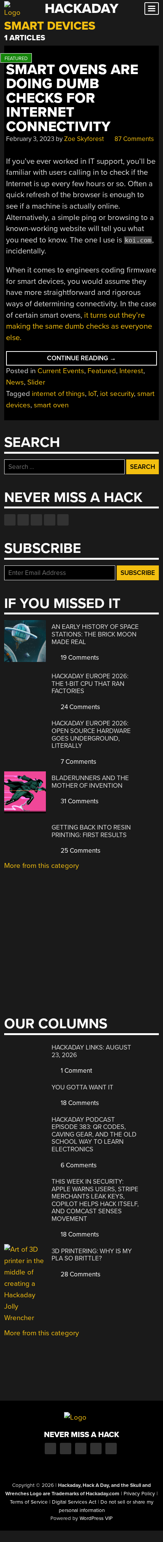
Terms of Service (29, 1502)
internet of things (58, 393)
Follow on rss (49, 520)
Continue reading (102, 360)
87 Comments (133, 139)
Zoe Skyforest (84, 139)
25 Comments (79, 851)
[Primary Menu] (151, 8)
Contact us (63, 520)
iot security (117, 393)
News (15, 382)
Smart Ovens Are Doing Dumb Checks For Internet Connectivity (72, 98)
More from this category (41, 865)
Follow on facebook (10, 520)
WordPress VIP (96, 1518)
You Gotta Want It (82, 1087)
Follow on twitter (23, 520)
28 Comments (79, 1274)
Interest (131, 371)
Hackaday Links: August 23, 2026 (91, 1051)
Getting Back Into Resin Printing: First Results (91, 831)
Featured (102, 371)
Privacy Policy (139, 1494)
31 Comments (79, 801)
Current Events (61, 371)
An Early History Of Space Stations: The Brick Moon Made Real (95, 634)
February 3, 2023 (30, 139)
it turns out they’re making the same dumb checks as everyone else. (79, 326)
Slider (36, 382)
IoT (92, 393)
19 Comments (79, 658)
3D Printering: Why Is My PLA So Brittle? (92, 1255)
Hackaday (81, 8)
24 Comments (79, 707)
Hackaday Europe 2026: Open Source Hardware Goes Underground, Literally (91, 734)
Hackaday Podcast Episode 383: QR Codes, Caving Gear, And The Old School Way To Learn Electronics (94, 1134)
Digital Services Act (74, 1502)
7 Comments (77, 762)
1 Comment (75, 1071)
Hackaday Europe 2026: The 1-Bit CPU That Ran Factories (90, 683)
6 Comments (78, 1165)
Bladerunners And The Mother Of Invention (90, 782)
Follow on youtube (36, 520)
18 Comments (79, 1103)
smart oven (51, 405)
